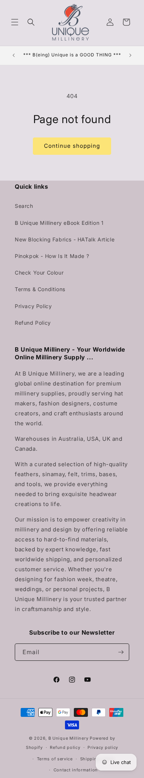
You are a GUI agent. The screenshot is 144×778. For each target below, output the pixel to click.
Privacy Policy (33, 306)
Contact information (76, 769)
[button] (15, 22)
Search (24, 206)
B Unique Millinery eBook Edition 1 (59, 223)
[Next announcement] (130, 55)
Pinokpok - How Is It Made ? (52, 256)
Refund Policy (33, 323)
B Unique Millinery (68, 738)
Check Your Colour (39, 272)
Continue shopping (72, 145)
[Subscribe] (121, 652)
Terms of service (55, 758)
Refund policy (65, 747)
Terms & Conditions (40, 289)
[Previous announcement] (14, 55)
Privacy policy (103, 747)
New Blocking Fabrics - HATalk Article (64, 239)
